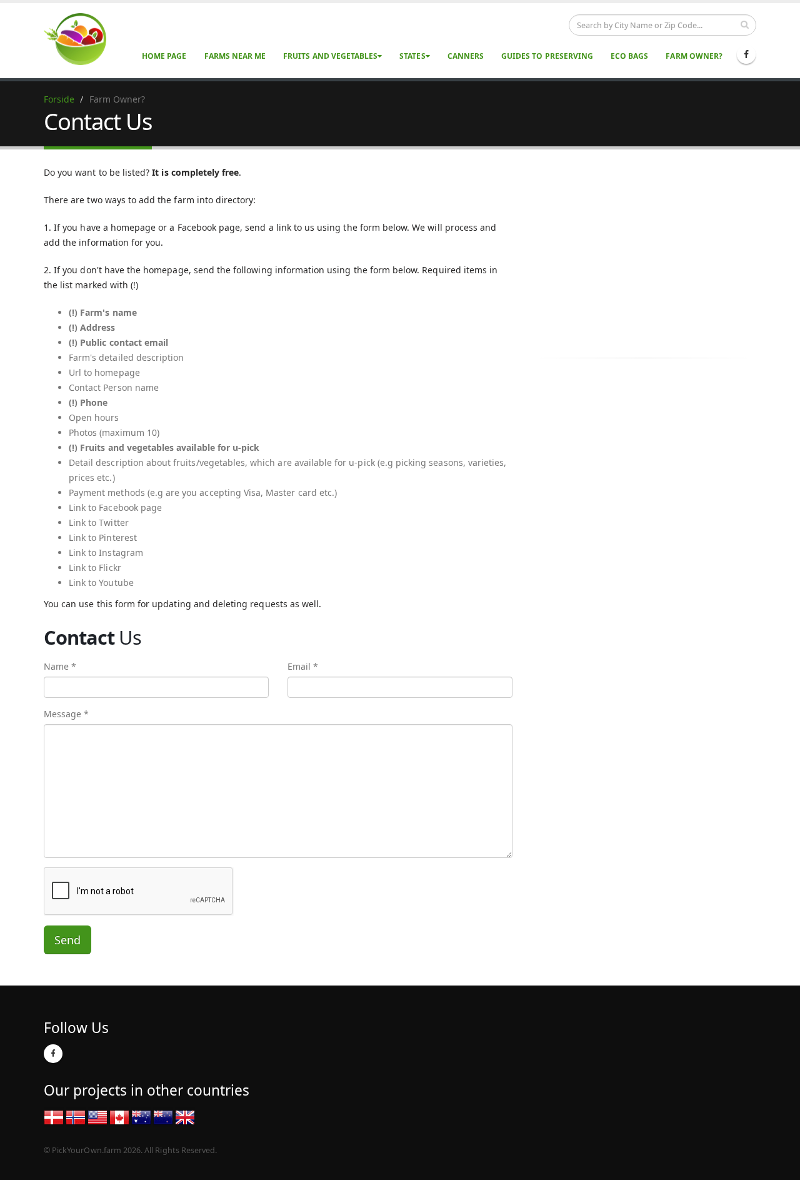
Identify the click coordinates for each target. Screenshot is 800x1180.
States (412, 56)
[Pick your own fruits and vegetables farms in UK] (185, 1116)
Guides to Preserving (547, 56)
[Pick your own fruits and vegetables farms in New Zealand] (163, 1116)
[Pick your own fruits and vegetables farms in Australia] (141, 1116)
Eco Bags (629, 56)
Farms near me (235, 56)
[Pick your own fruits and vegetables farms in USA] (98, 1116)
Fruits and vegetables (330, 56)
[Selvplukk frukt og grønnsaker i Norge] (76, 1116)
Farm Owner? (694, 56)
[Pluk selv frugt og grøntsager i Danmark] (54, 1116)
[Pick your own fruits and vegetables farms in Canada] (119, 1116)
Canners (466, 56)
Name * (60, 666)
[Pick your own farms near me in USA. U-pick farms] (82, 38)
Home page (164, 56)
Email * (303, 666)
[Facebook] (746, 54)
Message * (66, 714)
